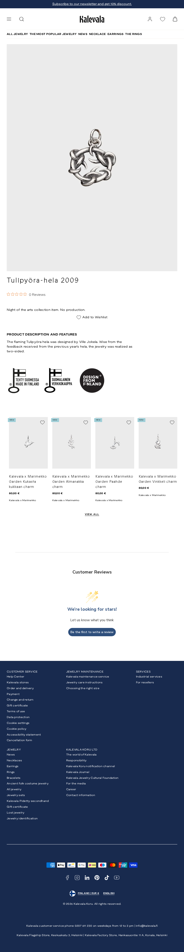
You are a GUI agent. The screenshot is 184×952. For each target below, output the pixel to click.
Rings (11, 772)
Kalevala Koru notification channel (90, 766)
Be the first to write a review (92, 632)
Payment (13, 694)
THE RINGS (133, 34)
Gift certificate (17, 705)
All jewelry (14, 789)
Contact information (80, 795)
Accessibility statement (24, 734)
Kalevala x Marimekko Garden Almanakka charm (71, 481)
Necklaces (14, 760)
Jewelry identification (22, 818)
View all (92, 514)
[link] (150, 19)
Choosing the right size (82, 688)
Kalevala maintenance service (87, 676)
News (11, 754)
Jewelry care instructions (84, 682)
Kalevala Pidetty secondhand (28, 801)
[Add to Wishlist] (42, 422)
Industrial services (149, 676)
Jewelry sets (16, 795)
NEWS (82, 34)
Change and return (20, 700)
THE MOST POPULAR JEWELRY (53, 34)
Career (71, 789)
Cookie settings (18, 723)
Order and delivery (20, 688)
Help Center (15, 676)
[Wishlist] (162, 19)
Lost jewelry (15, 812)
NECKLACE (97, 34)
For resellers (145, 682)
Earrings (12, 766)
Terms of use (16, 711)
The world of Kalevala (81, 754)
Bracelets (14, 778)
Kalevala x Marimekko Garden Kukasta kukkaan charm (28, 481)
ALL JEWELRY (17, 34)
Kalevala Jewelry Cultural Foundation (92, 778)
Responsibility (76, 760)
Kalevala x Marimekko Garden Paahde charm (114, 481)
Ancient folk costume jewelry (27, 783)
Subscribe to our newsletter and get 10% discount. (92, 4)
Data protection (18, 717)
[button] (9, 19)
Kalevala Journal (77, 772)
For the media (76, 783)
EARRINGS (115, 34)
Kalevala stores (18, 682)
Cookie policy (16, 729)
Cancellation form (19, 740)
